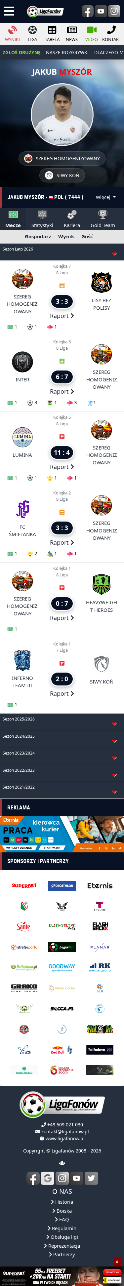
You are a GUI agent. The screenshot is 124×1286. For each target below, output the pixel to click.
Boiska (63, 1210)
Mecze (13, 225)
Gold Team (103, 225)
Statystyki (42, 225)
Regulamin (63, 1228)
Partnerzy (63, 1254)
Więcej (104, 197)
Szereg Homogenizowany (22, 304)
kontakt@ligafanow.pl (65, 1131)
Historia (63, 1201)
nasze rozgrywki (67, 52)
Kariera (72, 225)
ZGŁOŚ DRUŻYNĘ (22, 52)
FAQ (63, 1219)
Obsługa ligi (63, 1236)
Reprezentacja (63, 1245)
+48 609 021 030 (65, 1124)
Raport (60, 316)
